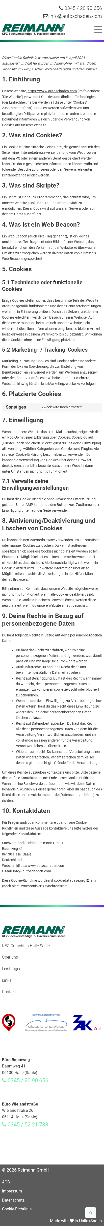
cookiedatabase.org (69, 880)
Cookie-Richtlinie (17, 1209)
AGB (6, 1182)
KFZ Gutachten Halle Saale (26, 945)
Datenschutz (13, 1200)
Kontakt (9, 991)
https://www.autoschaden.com (52, 91)
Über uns (10, 957)
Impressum (12, 1191)
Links (6, 980)
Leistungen (11, 968)
